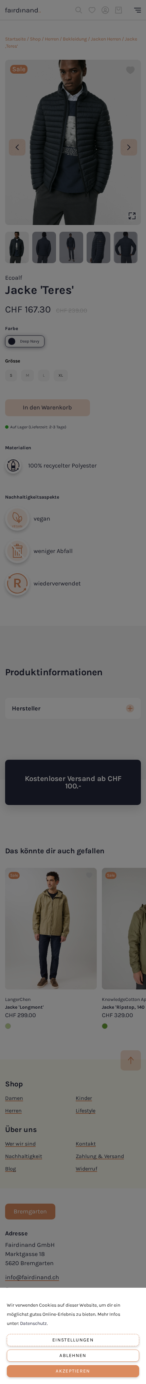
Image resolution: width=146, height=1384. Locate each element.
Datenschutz (33, 1323)
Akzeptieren (73, 1371)
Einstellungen (73, 1340)
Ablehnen (72, 1355)
